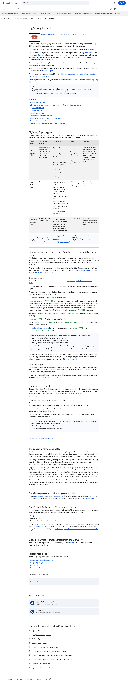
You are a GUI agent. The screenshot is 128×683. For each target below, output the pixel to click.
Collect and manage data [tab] (28, 13)
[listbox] (42, 679)
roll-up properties (35, 55)
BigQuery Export (37, 631)
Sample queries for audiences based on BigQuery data (49, 651)
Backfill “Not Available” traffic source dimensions (47, 121)
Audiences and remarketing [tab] (83, 13)
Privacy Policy (19, 679)
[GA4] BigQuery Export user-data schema (45, 647)
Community (16, 9)
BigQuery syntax (35, 568)
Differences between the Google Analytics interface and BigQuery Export (55, 105)
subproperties (89, 53)
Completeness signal (37, 113)
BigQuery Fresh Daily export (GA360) (48, 377)
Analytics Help (11, 3)
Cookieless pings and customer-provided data (46, 118)
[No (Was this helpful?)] (96, 581)
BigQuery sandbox (67, 74)
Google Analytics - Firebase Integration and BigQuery (48, 124)
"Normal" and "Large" (89, 184)
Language (40, 677)
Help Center (6, 9)
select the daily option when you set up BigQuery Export (52, 313)
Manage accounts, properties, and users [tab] (107, 13)
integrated (71, 543)
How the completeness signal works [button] (41, 438)
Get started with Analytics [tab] (10, 13)
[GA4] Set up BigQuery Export (41, 635)
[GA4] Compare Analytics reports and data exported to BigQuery (52, 659)
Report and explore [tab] (45, 13)
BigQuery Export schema (40, 328)
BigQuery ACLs (35, 565)
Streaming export (47, 71)
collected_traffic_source (40, 527)
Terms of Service (29, 679)
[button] (3, 3)
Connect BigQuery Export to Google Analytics (52, 626)
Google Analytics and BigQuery (40, 560)
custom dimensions (87, 498)
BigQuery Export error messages (42, 639)
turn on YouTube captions (61, 44)
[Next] (124, 13)
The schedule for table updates (41, 116)
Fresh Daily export (38, 110)
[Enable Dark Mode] (50, 679)
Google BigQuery (36, 563)
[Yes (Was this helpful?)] (91, 581)
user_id (73, 498)
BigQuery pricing (63, 242)
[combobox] (58, 3)
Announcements (28, 9)
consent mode (38, 496)
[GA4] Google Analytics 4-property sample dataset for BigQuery (52, 655)
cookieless (57, 496)
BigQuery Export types (38, 103)
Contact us (123, 9)
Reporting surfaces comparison (41, 664)
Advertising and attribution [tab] (63, 13)
